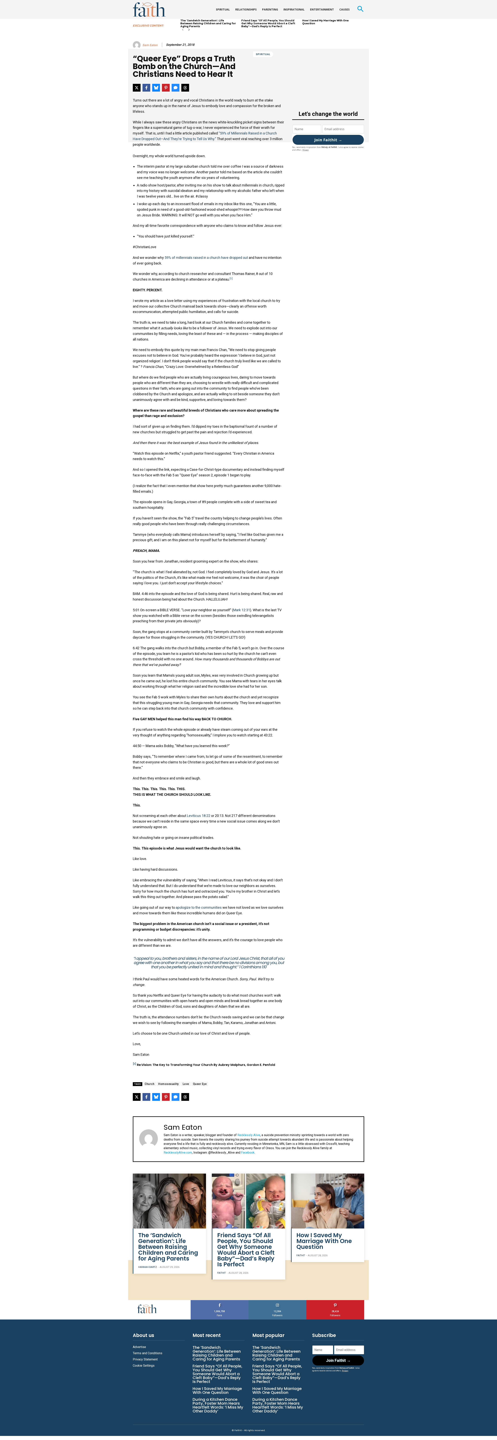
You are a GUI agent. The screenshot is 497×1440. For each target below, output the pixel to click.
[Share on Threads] (185, 88)
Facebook (248, 1152)
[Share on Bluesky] (156, 88)
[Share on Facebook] (146, 88)
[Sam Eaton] (137, 45)
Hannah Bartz (147, 1267)
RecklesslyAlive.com (178, 1152)
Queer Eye (200, 1083)
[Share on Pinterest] (166, 88)
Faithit (221, 1272)
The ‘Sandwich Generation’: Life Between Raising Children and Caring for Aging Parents (208, 23)
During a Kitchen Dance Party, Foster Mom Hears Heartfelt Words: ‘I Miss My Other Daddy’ (218, 1405)
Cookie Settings (144, 1365)
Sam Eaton (149, 45)
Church (149, 1083)
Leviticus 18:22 (198, 816)
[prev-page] (182, 30)
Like (219, 1301)
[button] (360, 9)
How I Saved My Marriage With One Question (325, 21)
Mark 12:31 (241, 610)
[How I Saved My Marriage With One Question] (327, 1201)
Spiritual (263, 54)
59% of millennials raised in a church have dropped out (206, 258)
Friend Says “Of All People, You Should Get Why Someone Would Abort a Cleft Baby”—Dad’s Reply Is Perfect (268, 23)
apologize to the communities (199, 907)
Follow (277, 1301)
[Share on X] (137, 88)
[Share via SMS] (175, 88)
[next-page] (189, 30)
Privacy (305, 150)
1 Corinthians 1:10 (252, 967)
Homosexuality (168, 1083)
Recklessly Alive (248, 1135)
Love (186, 1083)
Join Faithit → (328, 139)
